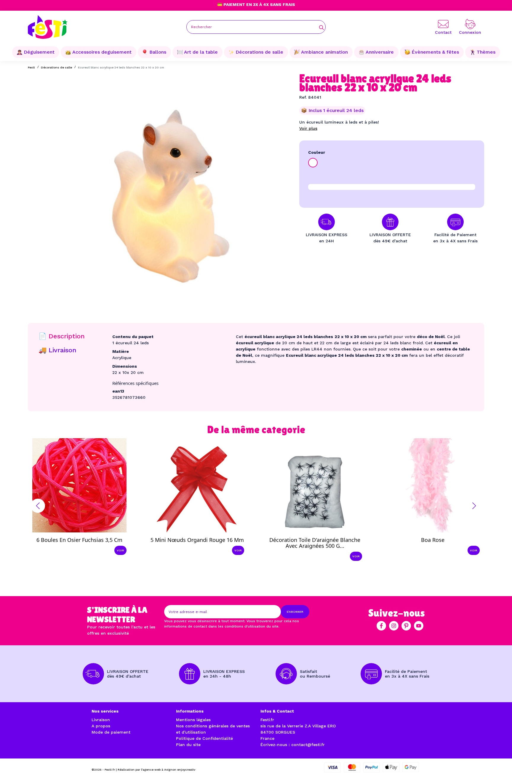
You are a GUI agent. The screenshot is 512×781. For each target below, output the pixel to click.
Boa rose (432, 539)
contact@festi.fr (308, 744)
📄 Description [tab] (62, 336)
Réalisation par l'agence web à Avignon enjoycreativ (156, 769)
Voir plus (308, 128)
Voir (120, 550)
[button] (38, 506)
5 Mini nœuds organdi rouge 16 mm (197, 539)
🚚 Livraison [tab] (57, 350)
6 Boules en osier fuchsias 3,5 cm (79, 539)
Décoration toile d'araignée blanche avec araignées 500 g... (314, 542)
